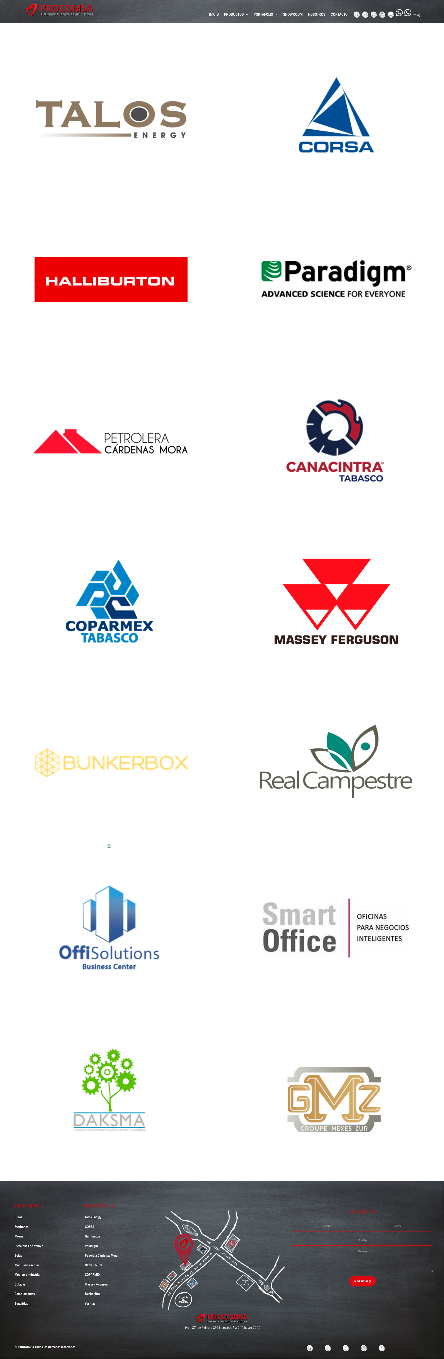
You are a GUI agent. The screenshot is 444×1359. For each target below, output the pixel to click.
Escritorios (21, 1226)
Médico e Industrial (27, 1274)
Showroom (293, 14)
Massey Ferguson (96, 1284)
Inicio (214, 14)
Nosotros (316, 14)
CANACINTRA (93, 1265)
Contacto (339, 14)
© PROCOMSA (24, 1346)
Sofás (18, 1255)
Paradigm (91, 1245)
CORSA (89, 1226)
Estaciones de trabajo (29, 1245)
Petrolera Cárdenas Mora (101, 1255)
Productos (234, 14)
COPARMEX (92, 1274)
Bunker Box (92, 1293)
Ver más (90, 1303)
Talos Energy (93, 1217)
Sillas (18, 1217)
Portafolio (264, 14)
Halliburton (92, 1236)
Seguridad (21, 1303)
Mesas (19, 1236)
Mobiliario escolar (27, 1265)
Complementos (25, 1293)
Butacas (20, 1284)
